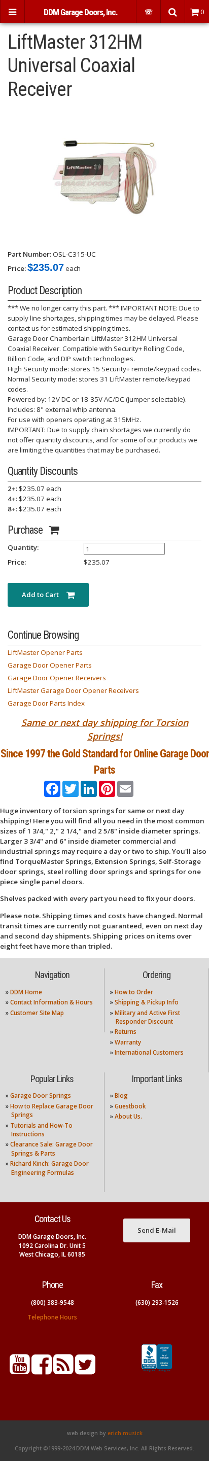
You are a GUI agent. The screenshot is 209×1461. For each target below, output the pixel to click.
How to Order (134, 992)
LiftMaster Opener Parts (45, 652)
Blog (121, 1095)
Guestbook (130, 1106)
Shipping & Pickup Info (147, 1002)
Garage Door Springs (40, 1095)
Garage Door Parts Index (46, 703)
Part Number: (29, 254)
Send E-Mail (156, 1230)
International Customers (149, 1052)
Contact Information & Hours (51, 1002)
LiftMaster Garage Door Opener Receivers (73, 690)
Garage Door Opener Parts (50, 665)
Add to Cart (44, 594)
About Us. (128, 1116)
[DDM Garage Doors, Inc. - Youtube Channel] (20, 1370)
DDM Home (26, 992)
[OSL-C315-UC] (104, 174)
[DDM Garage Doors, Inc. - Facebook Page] (41, 1370)
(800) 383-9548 (52, 1302)
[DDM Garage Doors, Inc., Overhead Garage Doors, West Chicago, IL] (157, 1371)
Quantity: (23, 547)
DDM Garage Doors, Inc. (81, 12)
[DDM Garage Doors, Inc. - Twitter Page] (85, 1370)
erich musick (125, 1433)
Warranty (128, 1042)
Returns (125, 1031)
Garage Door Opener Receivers (57, 677)
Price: (17, 268)
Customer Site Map (37, 1013)
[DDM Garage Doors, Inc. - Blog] (63, 1370)
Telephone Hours (52, 1317)
